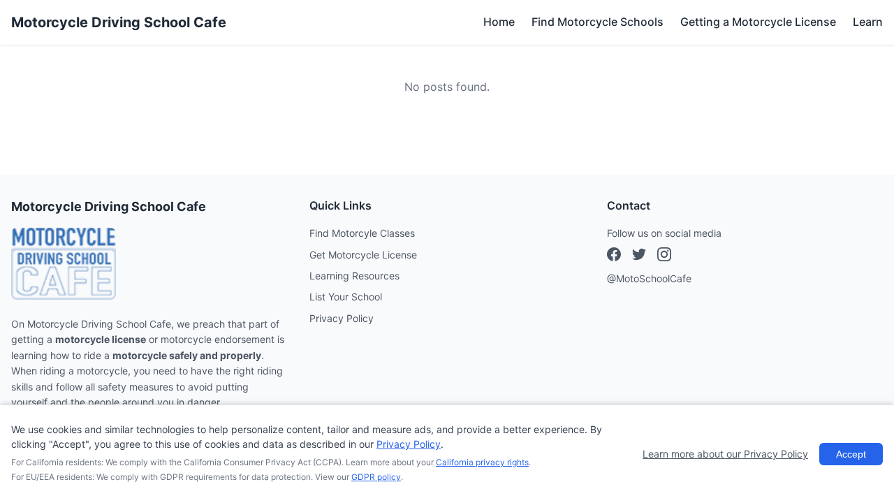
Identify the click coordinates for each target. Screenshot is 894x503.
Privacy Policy (341, 318)
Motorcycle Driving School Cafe (118, 22)
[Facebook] (614, 256)
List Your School (345, 296)
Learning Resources (354, 276)
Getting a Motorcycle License (758, 22)
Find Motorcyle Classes (362, 233)
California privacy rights (482, 462)
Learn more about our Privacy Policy (725, 454)
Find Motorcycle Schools (598, 22)
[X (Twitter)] (664, 256)
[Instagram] (639, 256)
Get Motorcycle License (363, 255)
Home (499, 22)
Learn (868, 22)
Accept (851, 454)
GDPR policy (376, 477)
